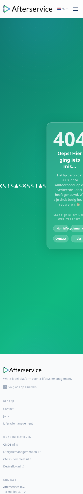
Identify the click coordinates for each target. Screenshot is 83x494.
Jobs (6, 416)
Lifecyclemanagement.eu (20, 452)
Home (61, 228)
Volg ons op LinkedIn (22, 387)
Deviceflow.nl (12, 466)
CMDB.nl (9, 444)
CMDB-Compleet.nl (16, 459)
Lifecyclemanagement (18, 423)
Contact (60, 238)
